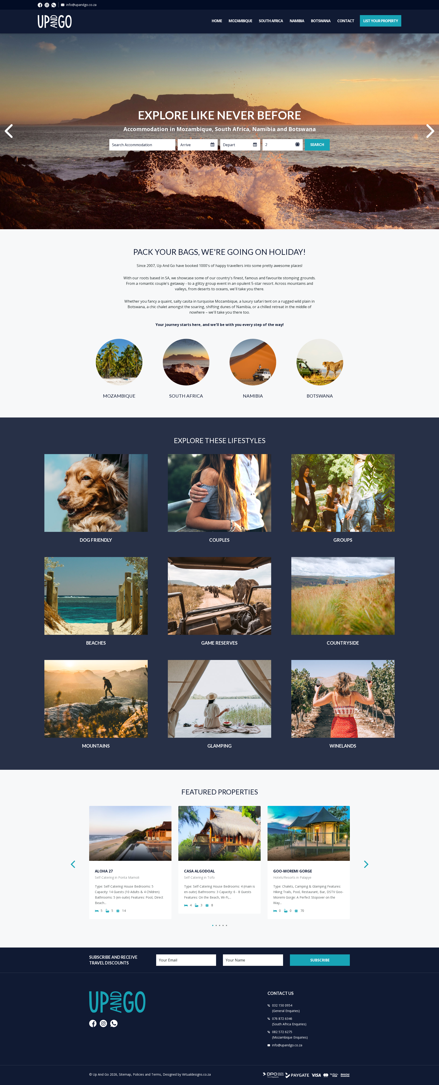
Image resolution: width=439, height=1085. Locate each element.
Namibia (297, 20)
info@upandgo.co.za (81, 5)
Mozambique (240, 20)
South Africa (271, 20)
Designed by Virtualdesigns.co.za (187, 1074)
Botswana (320, 20)
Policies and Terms (147, 1074)
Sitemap (125, 1074)
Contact (345, 20)
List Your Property (380, 20)
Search (317, 144)
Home (217, 20)
